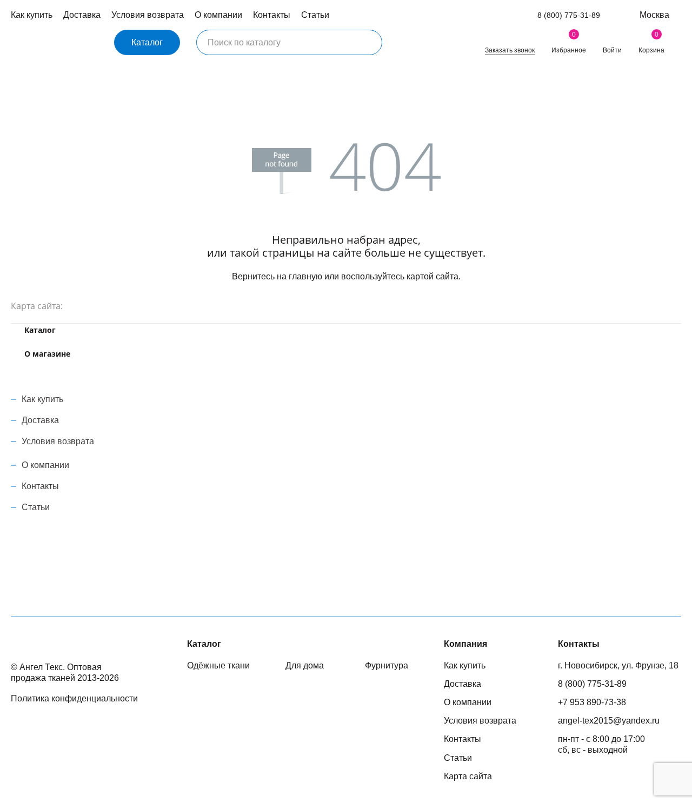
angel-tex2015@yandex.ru (609, 720)
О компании (218, 14)
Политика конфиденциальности (74, 698)
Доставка (82, 14)
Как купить (31, 14)
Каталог (147, 42)
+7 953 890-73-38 (592, 702)
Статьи (315, 14)
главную (305, 276)
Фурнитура (386, 665)
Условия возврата (147, 14)
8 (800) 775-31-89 (568, 15)
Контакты (271, 14)
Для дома (304, 665)
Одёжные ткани (218, 665)
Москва (654, 14)
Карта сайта (468, 776)
